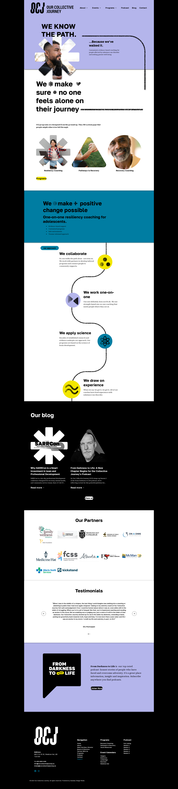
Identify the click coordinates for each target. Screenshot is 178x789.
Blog (134, 8)
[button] (84, 8)
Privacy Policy (117, 780)
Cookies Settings (142, 780)
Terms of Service (130, 780)
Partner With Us (82, 751)
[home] (52, 7)
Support (80, 759)
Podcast (125, 8)
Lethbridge (104, 760)
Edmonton (103, 758)
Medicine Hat (104, 764)
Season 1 (127, 745)
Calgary (103, 756)
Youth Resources (106, 747)
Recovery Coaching (106, 743)
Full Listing (127, 743)
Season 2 (127, 747)
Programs (41, 178)
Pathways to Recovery (107, 745)
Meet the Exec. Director (85, 747)
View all (89, 498)
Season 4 (127, 751)
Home (79, 743)
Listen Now (97, 688)
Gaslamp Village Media (77, 780)
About (79, 745)
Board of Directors (83, 749)
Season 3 (127, 749)
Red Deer (103, 762)
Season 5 (127, 753)
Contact (143, 8)
